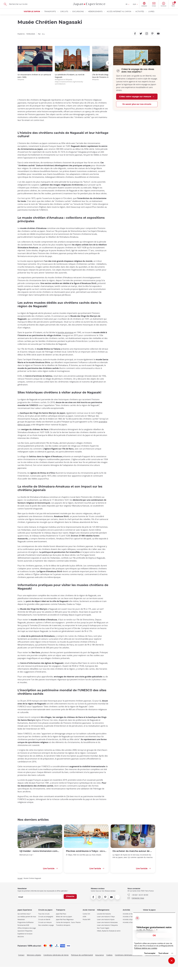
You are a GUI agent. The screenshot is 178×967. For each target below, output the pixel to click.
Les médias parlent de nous (27, 916)
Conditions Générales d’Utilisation (128, 955)
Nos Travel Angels (103, 928)
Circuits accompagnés (45, 916)
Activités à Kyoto (128, 919)
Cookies (109, 955)
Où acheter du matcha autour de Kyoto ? (132, 851)
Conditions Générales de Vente (56, 955)
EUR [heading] (134, 4)
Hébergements (95, 11)
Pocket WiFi (86, 919)
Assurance (99, 955)
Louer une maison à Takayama (107, 925)
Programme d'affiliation (26, 922)
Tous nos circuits (44, 914)
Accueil (20, 878)
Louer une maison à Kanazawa (107, 922)
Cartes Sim (86, 914)
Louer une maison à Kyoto (105, 919)
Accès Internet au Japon (119, 11)
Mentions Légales (34, 955)
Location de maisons (104, 914)
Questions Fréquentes (25, 931)
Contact (21, 955)
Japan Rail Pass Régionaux (65, 919)
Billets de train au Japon (64, 916)
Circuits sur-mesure (45, 922)
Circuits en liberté (44, 919)
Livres (151, 11)
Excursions (78, 11)
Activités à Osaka (128, 922)
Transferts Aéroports (63, 925)
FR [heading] (126, 4)
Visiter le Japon (32, 11)
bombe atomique (66, 332)
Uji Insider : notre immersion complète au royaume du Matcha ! (39, 851)
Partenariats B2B (23, 925)
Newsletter (21, 919)
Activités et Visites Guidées (132, 914)
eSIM (84, 916)
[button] (17, 63)
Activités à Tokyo (128, 916)
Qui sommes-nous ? (24, 914)
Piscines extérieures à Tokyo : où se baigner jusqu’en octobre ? (86, 851)
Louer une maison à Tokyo (106, 916)
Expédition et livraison (25, 934)
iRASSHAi (21, 937)
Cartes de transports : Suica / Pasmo (68, 922)
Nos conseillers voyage (46, 925)
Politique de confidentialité (82, 955)
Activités (139, 11)
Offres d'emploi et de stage (27, 928)
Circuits (64, 11)
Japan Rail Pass (61, 914)
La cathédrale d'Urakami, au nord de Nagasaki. (69, 79)
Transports (50, 11)
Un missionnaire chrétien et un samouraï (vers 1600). (34, 76)
